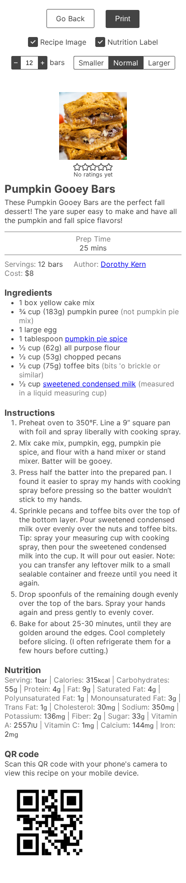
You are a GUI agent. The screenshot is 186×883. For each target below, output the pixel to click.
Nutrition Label (132, 41)
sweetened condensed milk (89, 383)
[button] (77, 166)
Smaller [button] (91, 62)
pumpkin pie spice (96, 338)
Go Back (70, 18)
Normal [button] (125, 62)
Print (122, 19)
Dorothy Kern (123, 264)
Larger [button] (159, 62)
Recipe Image (63, 41)
